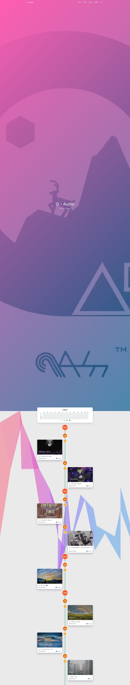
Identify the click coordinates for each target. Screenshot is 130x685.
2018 (65, 593)
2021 (65, 427)
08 (65, 436)
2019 (65, 557)
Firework (59, 587)
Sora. (90, 678)
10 (65, 499)
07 (65, 601)
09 (65, 527)
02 (65, 656)
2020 (65, 491)
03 (65, 629)
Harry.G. (59, 458)
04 (65, 463)
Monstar (90, 623)
